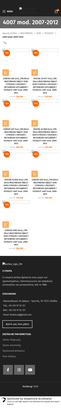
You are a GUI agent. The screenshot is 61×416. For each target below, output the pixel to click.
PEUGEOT (49, 33)
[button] (5, 72)
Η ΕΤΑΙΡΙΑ (7, 271)
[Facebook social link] (8, 370)
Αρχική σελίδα (9, 33)
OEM (38, 33)
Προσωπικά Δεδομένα (13, 350)
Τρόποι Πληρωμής (11, 339)
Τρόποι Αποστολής (11, 345)
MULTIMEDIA (26, 33)
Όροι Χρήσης (9, 356)
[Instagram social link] (19, 370)
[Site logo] (30, 11)
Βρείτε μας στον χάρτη (17, 324)
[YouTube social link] (30, 370)
